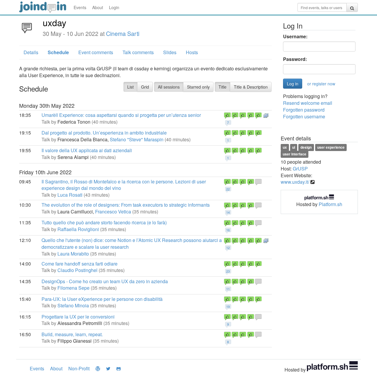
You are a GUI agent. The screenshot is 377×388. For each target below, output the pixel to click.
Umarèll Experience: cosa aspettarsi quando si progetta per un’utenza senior (121, 115)
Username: (295, 36)
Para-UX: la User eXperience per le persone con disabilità (102, 299)
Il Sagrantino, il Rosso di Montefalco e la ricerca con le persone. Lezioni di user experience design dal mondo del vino (124, 185)
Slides (169, 52)
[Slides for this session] (266, 115)
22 (228, 189)
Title (222, 87)
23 (228, 271)
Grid (145, 87)
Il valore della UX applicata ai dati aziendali (87, 150)
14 (228, 212)
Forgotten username (304, 116)
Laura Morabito (73, 253)
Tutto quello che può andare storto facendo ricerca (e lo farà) (104, 222)
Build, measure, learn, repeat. (72, 334)
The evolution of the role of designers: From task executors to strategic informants (126, 204)
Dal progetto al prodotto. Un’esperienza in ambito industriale (104, 132)
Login (114, 7)
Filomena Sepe (73, 287)
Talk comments (138, 52)
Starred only (198, 87)
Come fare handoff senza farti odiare (80, 263)
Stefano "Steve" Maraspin (136, 139)
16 (228, 230)
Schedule (58, 52)
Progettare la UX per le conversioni (78, 316)
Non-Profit (79, 368)
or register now (321, 84)
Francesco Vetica (113, 211)
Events (80, 7)
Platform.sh (330, 204)
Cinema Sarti (122, 33)
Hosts (192, 52)
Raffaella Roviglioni (78, 229)
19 (228, 306)
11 (228, 288)
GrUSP (300, 168)
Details (31, 52)
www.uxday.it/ (295, 181)
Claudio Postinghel (77, 270)
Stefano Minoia (73, 305)
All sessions (169, 87)
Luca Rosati (69, 194)
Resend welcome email (307, 103)
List (130, 87)
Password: (295, 59)
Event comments (95, 52)
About (97, 7)
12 (228, 247)
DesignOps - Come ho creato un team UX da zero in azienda (105, 281)
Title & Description (251, 87)
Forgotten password (304, 109)
